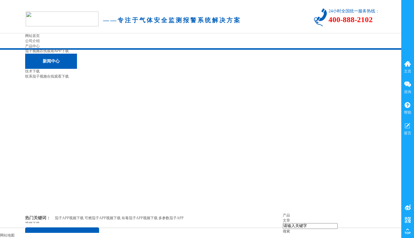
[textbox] (310, 226)
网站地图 (7, 235)
